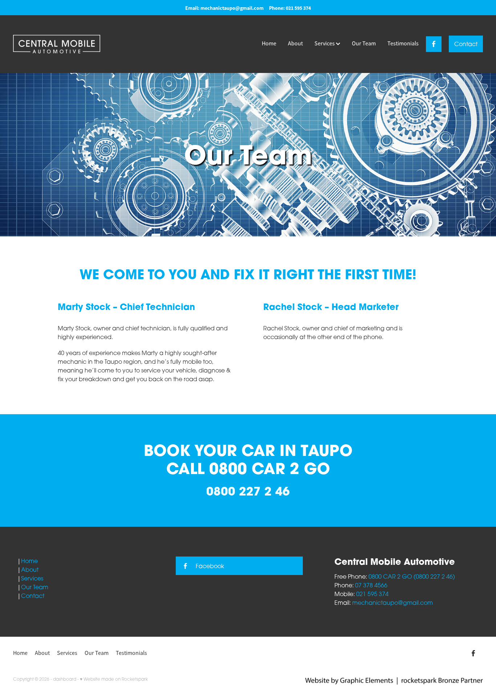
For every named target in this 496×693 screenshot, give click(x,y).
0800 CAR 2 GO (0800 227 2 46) (412, 576)
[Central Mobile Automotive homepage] (60, 44)
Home (269, 43)
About (295, 43)
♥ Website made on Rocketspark (114, 679)
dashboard (64, 679)
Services (325, 43)
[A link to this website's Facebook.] (434, 44)
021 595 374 (372, 594)
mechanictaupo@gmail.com (232, 8)
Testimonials (403, 43)
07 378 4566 (371, 585)
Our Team (364, 43)
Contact (465, 44)
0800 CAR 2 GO (269, 468)
